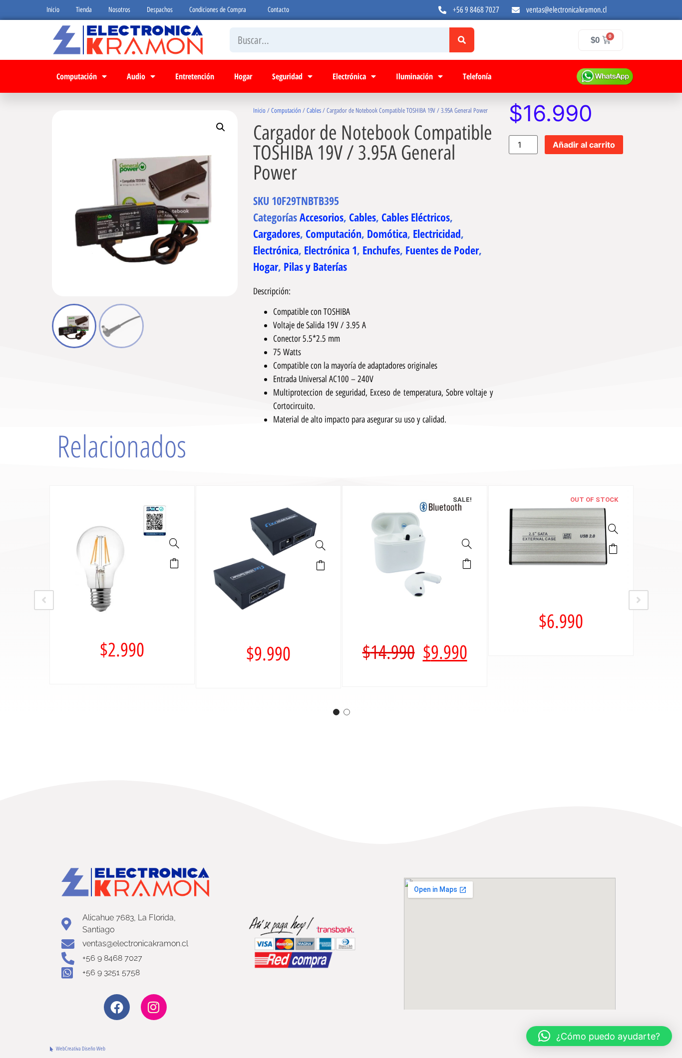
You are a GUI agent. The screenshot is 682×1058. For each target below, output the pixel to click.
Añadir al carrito (584, 145)
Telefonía (477, 76)
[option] (122, 585)
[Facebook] (117, 1007)
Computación (76, 76)
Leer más (613, 548)
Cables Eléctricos (415, 217)
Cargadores (276, 233)
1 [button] (336, 712)
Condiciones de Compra (217, 9)
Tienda (84, 9)
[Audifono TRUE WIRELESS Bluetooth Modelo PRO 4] (466, 543)
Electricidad (437, 233)
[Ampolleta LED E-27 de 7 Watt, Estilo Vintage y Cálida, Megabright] (174, 543)
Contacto (278, 9)
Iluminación (414, 76)
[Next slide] (639, 600)
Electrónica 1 (330, 249)
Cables (314, 110)
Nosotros (119, 9)
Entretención (194, 76)
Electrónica (349, 76)
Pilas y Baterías (315, 266)
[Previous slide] (44, 600)
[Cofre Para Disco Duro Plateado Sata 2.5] (613, 528)
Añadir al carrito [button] (174, 563)
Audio (136, 76)
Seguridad (287, 76)
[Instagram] (154, 1007)
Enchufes (381, 249)
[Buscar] (461, 39)
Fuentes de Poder (442, 249)
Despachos (160, 9)
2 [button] (346, 712)
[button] (221, 127)
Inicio (52, 9)
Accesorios (321, 217)
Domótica (387, 233)
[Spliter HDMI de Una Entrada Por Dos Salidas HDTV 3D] (320, 545)
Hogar (243, 76)
